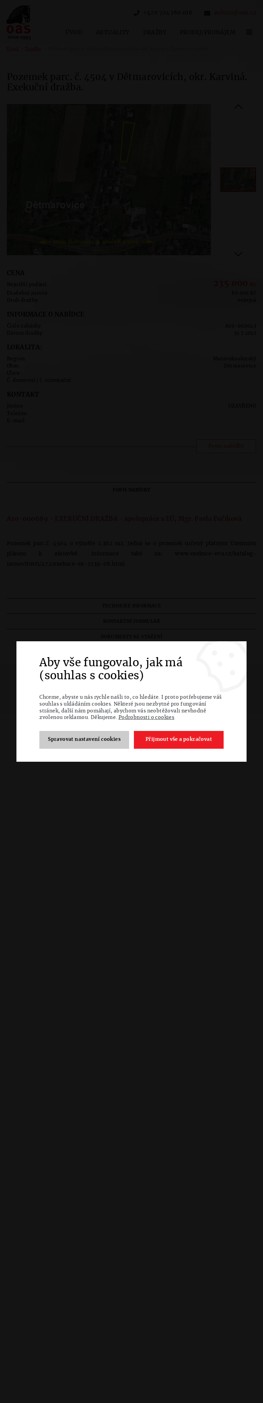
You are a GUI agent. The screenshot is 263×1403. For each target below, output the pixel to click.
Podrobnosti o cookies (146, 717)
